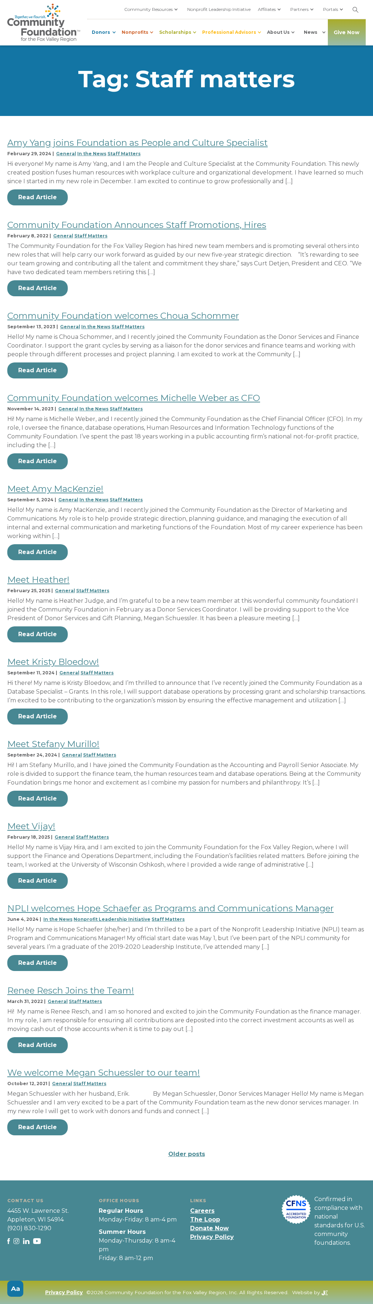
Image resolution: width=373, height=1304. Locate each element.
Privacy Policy (212, 1236)
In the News (91, 153)
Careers (202, 1210)
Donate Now (209, 1228)
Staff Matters (124, 153)
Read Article (37, 197)
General (66, 153)
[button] (152, 9)
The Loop (205, 1219)
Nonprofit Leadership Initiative (219, 9)
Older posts (186, 1154)
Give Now (347, 32)
